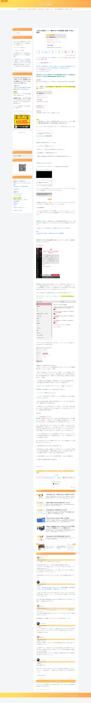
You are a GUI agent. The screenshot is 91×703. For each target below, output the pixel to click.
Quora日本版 (16, 201)
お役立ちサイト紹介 (17, 210)
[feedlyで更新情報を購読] (56, 484)
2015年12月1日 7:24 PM (41, 661)
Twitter (15, 204)
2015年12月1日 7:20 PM (41, 639)
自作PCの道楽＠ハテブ (18, 199)
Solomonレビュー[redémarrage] (20, 186)
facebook (15, 203)
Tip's (38, 472)
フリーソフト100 (17, 195)
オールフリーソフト (17, 193)
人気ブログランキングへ (39, 466)
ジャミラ (42, 581)
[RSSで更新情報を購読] (58, 484)
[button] (72, 52)
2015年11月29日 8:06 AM (41, 625)
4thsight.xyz (16, 189)
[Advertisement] (45, 19)
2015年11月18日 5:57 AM (41, 584)
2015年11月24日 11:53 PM (42, 608)
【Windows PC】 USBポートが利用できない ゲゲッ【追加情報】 (50, 233)
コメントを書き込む (56, 681)
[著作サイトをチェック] (53, 484)
